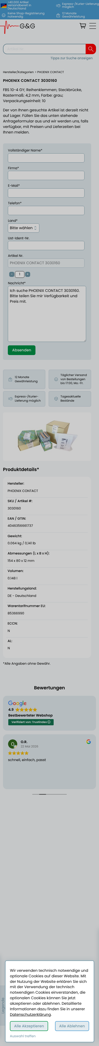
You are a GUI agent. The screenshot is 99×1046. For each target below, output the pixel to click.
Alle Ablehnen (72, 1026)
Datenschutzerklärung (30, 1014)
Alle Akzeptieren (29, 1026)
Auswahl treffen (23, 1036)
